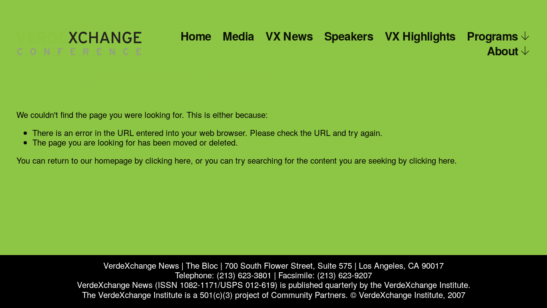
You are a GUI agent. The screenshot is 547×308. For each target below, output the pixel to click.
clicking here (168, 160)
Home (196, 35)
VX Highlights (420, 35)
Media (238, 35)
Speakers (348, 35)
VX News (289, 35)
